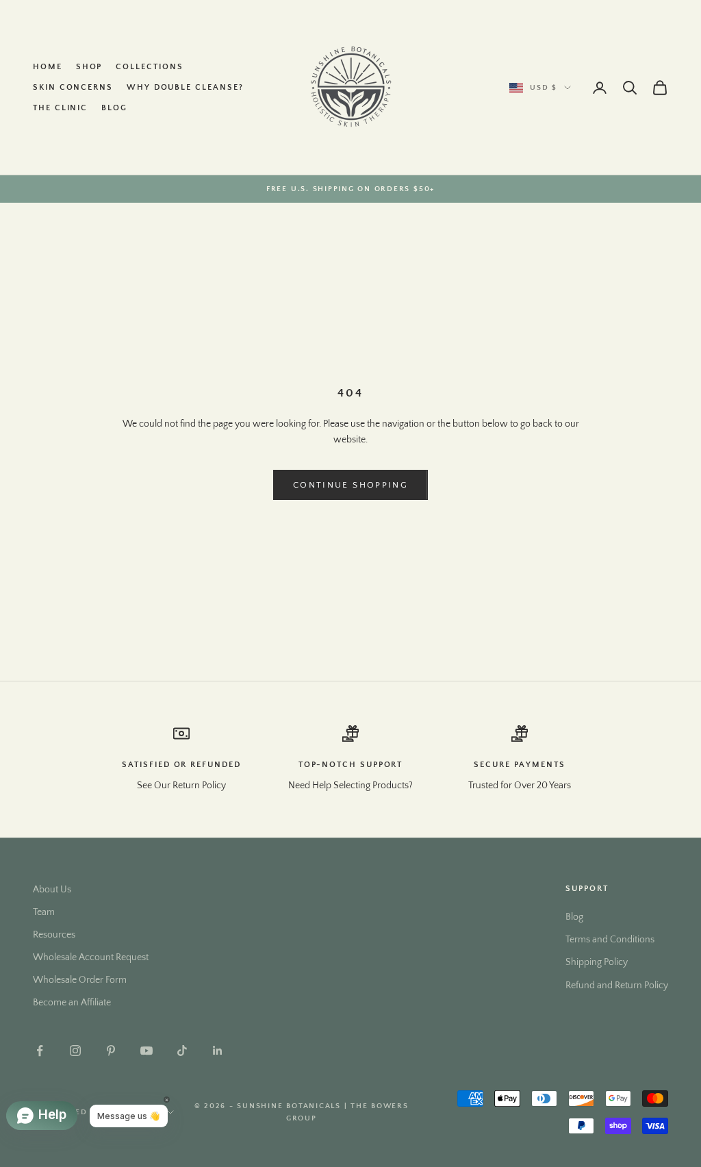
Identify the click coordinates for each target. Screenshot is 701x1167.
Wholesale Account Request (91, 957)
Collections (149, 66)
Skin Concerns (73, 87)
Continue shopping (350, 485)
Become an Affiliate (72, 1002)
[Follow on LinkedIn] (218, 1050)
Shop (89, 66)
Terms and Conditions (609, 939)
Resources (54, 934)
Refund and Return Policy (616, 985)
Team (44, 912)
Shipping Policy (596, 962)
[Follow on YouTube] (146, 1050)
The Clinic (60, 107)
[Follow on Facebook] (40, 1050)
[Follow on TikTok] (182, 1050)
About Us (52, 889)
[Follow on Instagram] (75, 1050)
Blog (114, 107)
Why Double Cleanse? (185, 87)
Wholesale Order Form (80, 980)
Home (47, 66)
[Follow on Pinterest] (111, 1050)
